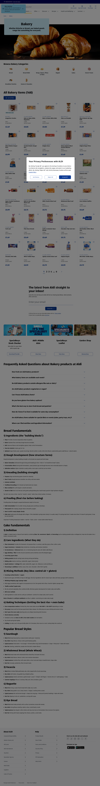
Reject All (50, 177)
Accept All (65, 177)
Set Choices (36, 177)
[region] (50, 169)
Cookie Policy (32, 172)
